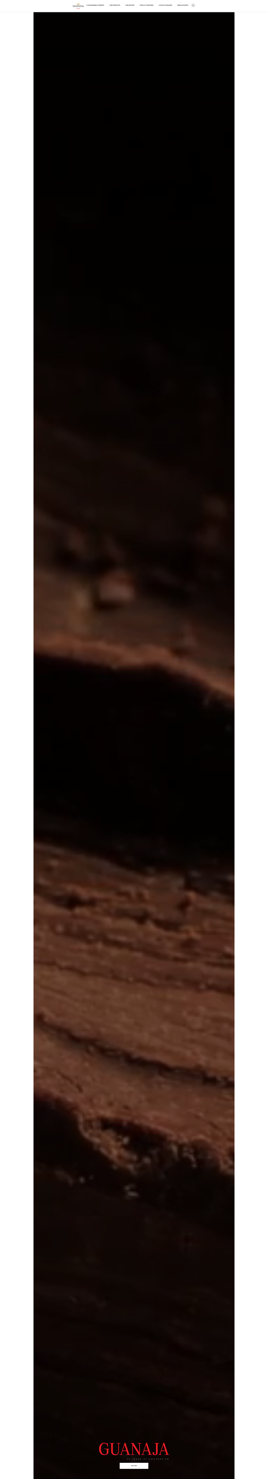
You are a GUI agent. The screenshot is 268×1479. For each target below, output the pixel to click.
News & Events (182, 5)
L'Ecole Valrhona (165, 5)
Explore (134, 1465)
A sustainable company (95, 5)
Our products (115, 5)
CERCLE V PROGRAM (146, 5)
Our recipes (129, 5)
